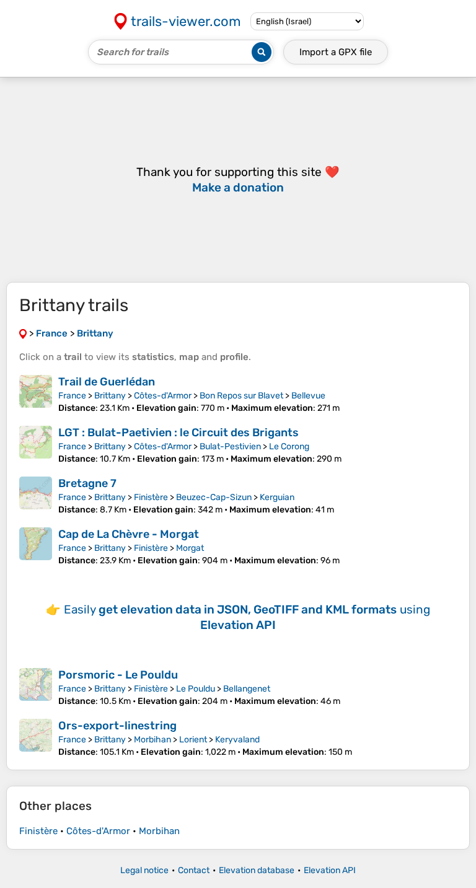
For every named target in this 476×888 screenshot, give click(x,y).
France (72, 395)
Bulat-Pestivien (230, 446)
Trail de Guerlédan (106, 382)
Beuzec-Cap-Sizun (214, 497)
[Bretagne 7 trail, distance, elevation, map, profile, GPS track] (35, 496)
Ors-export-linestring (117, 725)
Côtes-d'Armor (163, 395)
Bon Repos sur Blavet (241, 395)
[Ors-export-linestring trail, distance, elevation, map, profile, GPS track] (35, 738)
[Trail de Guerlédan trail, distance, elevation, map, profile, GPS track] (35, 394)
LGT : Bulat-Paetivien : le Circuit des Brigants (178, 432)
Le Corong (289, 446)
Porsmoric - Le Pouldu (118, 675)
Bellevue (308, 395)
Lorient (193, 739)
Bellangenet (246, 689)
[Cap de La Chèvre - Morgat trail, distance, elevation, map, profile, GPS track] (35, 546)
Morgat (190, 548)
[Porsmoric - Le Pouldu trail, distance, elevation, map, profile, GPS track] (35, 687)
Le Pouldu (195, 689)
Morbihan (152, 739)
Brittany (110, 395)
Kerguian (277, 497)
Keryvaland (237, 739)
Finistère (151, 497)
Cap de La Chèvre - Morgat (128, 534)
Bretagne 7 (87, 483)
